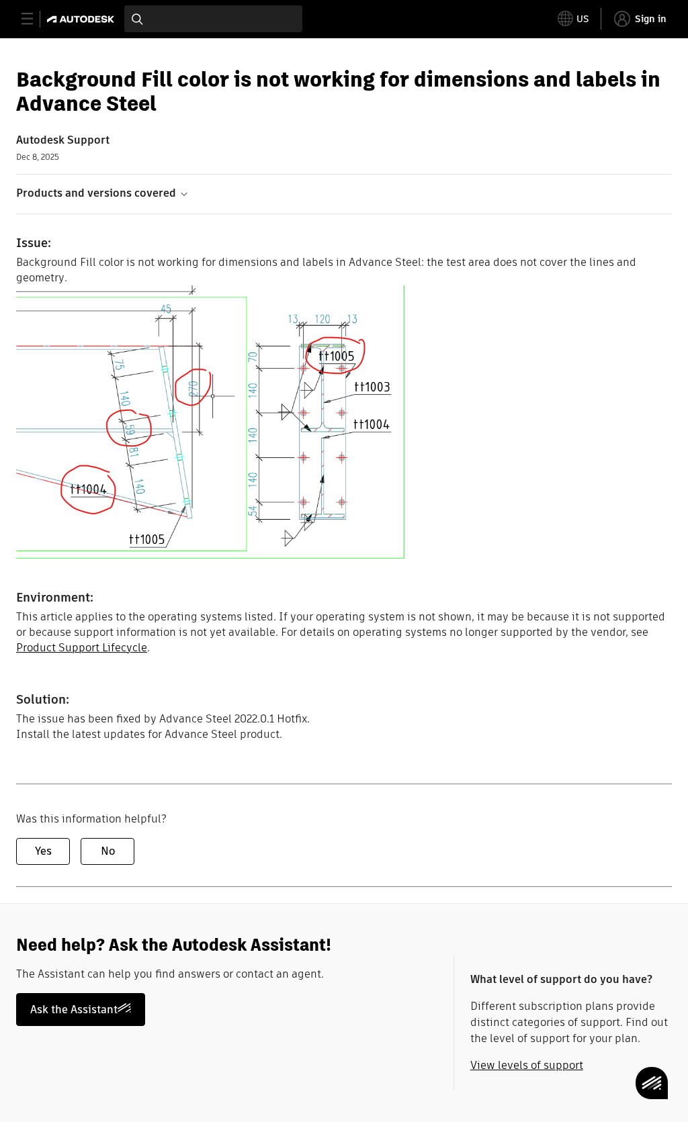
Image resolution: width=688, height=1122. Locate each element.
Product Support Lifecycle (81, 647)
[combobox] (213, 18)
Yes (43, 851)
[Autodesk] (82, 19)
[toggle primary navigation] (35, 19)
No (108, 851)
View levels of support (526, 1065)
